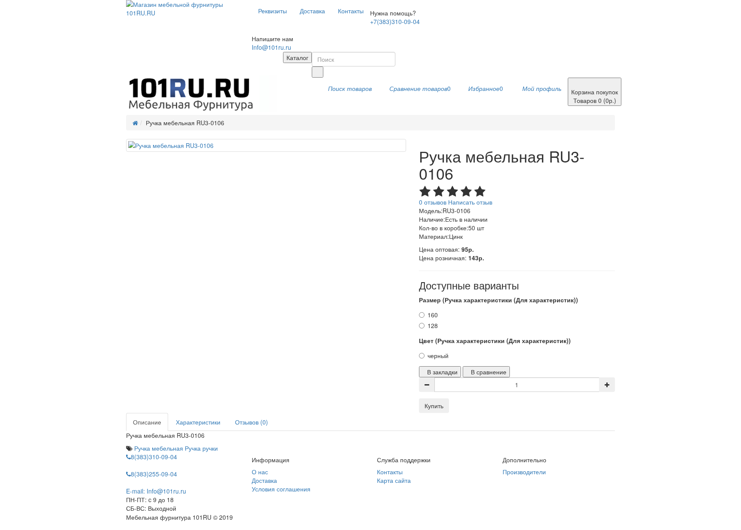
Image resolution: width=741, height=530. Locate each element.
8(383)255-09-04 (154, 474)
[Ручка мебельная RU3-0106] (266, 145)
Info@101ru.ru (271, 47)
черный (438, 355)
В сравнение (488, 371)
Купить (434, 405)
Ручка (193, 448)
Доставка (312, 10)
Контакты (351, 10)
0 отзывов (432, 202)
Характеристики (198, 422)
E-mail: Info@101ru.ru (156, 491)
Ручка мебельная (158, 448)
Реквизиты (272, 10)
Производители (524, 471)
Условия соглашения (281, 489)
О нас (260, 471)
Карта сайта (394, 480)
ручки (210, 448)
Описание (147, 422)
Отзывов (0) (251, 422)
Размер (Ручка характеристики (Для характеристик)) (498, 299)
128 (433, 325)
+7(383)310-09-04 (395, 21)
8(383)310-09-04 (154, 456)
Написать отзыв (470, 202)
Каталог (297, 57)
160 (433, 314)
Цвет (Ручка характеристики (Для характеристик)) (495, 340)
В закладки (442, 371)
